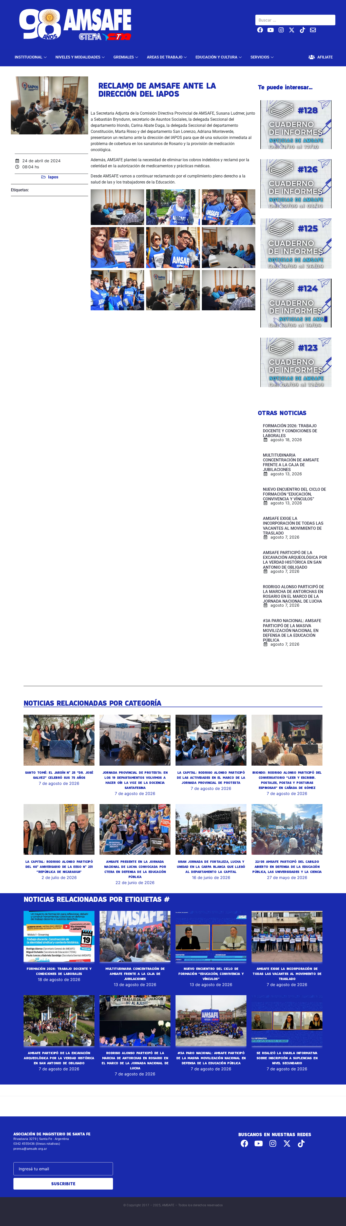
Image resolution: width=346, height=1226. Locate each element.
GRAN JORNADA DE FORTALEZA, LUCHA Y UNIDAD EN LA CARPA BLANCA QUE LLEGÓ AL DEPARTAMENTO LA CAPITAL (211, 866)
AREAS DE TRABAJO (164, 57)
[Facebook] (260, 30)
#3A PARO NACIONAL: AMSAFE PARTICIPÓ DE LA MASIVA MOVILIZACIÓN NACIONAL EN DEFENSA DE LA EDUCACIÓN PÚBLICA (211, 1058)
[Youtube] (270, 30)
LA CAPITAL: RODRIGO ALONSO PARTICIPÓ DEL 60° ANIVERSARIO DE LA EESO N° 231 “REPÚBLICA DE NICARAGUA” (59, 866)
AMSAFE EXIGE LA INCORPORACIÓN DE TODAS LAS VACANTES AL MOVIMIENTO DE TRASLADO (287, 973)
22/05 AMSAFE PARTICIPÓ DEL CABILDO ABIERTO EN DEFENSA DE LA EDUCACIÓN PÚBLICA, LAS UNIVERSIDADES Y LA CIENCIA (287, 866)
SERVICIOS (260, 57)
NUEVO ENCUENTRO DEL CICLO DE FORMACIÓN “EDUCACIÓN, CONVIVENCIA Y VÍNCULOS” (210, 973)
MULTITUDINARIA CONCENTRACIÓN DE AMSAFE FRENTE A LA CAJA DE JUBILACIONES (134, 973)
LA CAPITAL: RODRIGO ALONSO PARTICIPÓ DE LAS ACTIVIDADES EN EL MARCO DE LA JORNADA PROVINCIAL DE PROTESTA (211, 777)
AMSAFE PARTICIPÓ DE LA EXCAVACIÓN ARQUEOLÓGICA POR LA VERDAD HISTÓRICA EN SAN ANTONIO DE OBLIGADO (59, 1058)
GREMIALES (123, 57)
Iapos (53, 177)
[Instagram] (281, 30)
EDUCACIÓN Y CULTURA (216, 57)
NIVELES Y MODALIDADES (77, 57)
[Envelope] (313, 30)
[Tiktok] (302, 30)
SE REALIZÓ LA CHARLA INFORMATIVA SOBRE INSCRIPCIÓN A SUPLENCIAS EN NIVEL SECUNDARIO (287, 1058)
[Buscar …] (295, 20)
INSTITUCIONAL (28, 57)
